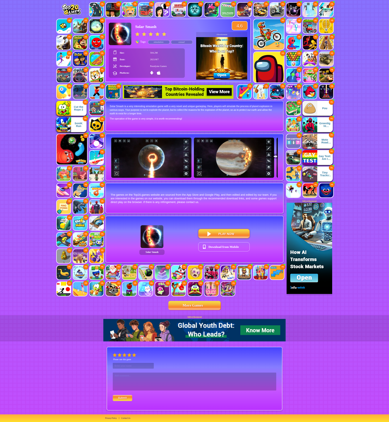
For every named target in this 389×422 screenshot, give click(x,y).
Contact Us (125, 418)
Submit (122, 397)
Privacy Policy (111, 418)
